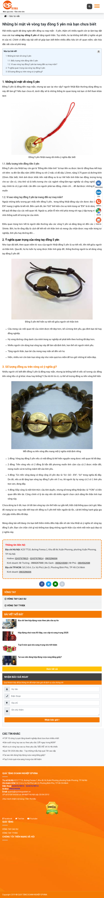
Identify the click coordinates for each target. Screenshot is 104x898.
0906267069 (37, 563)
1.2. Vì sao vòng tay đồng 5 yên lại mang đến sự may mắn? (32, 64)
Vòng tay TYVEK (16, 605)
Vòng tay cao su (16, 598)
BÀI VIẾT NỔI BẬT (13, 614)
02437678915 (21, 558)
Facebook (8, 818)
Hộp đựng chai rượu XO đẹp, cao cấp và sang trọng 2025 (43, 632)
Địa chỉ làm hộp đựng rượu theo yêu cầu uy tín (38, 620)
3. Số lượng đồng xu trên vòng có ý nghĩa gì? (24, 71)
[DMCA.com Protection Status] (52, 808)
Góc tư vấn (14, 16)
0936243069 (61, 563)
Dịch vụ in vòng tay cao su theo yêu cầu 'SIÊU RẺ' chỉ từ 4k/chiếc (31, 746)
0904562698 (84, 563)
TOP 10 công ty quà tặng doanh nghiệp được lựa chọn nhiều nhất (31, 738)
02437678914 (36, 558)
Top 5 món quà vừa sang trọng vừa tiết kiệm (37, 645)
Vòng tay (10, 592)
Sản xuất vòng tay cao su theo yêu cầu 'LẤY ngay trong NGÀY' (30, 742)
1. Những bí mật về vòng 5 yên (18, 56)
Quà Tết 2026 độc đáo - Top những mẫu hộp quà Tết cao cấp (30, 751)
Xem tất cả (52, 669)
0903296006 (51, 558)
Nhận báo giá (51, 719)
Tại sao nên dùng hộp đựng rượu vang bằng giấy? (40, 657)
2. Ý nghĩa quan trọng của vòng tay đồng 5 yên (25, 68)
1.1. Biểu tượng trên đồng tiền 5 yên (23, 60)
